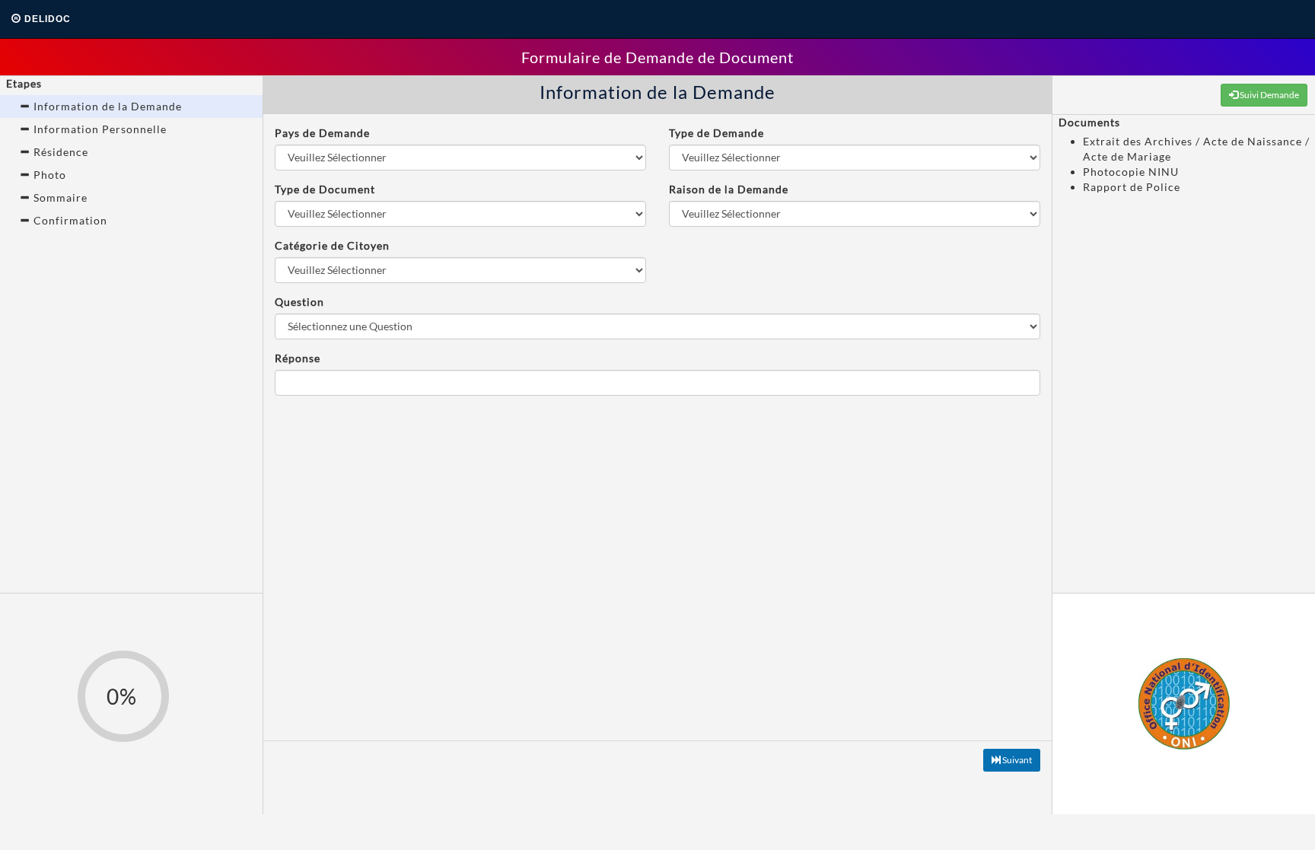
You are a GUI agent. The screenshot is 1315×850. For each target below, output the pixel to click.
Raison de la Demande (728, 189)
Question (299, 301)
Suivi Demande (1268, 94)
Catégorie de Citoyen (332, 245)
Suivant (1016, 760)
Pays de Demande (322, 132)
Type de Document (325, 189)
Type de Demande (716, 132)
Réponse (297, 358)
